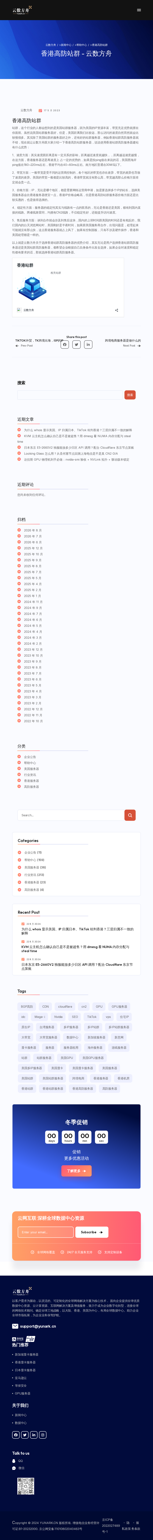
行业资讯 (30, 775)
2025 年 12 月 (33, 548)
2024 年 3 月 (33, 637)
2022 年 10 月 (33, 721)
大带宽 (25, 1037)
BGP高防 (27, 1006)
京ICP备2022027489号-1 (111, 1525)
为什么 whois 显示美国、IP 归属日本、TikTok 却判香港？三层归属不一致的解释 (78, 430)
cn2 (84, 1006)
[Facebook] (65, 344)
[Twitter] (76, 344)
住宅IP (124, 1017)
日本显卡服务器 (25, 1370)
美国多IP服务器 (31, 1068)
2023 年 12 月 (33, 649)
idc (23, 1017)
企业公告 (30, 757)
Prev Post (27, 345)
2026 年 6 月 (33, 542)
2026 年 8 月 (33, 530)
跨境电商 (78, 1078)
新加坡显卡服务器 (26, 1354)
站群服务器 (44, 1058)
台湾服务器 (47, 1027)
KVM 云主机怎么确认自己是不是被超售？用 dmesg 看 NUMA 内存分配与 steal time (74, 438)
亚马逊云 (21, 1378)
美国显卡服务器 (82, 1068)
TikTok (91, 1017)
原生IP (25, 1027)
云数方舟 (26, 110)
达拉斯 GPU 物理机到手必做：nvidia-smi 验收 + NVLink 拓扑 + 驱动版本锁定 (76, 459)
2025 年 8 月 (33, 566)
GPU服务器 (119, 1006)
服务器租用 (71, 1047)
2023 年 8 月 (33, 667)
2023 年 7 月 (33, 673)
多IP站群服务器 (119, 1027)
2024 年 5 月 (33, 626)
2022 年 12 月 (33, 709)
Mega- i (40, 1017)
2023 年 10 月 (33, 655)
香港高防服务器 (82, 1088)
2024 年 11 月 (33, 602)
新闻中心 (21, 1415)
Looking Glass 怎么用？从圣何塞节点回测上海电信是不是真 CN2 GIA (71, 453)
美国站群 (27, 1078)
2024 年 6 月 (33, 620)
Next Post (129, 345)
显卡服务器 (28, 1047)
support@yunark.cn (38, 1326)
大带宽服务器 (48, 1037)
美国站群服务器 (53, 1078)
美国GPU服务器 (93, 1058)
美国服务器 (31, 769)
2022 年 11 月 (33, 715)
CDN (45, 1006)
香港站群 (27, 1088)
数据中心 (72, 1037)
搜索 (21, 382)
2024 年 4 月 (33, 632)
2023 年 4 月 (33, 691)
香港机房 (123, 1078)
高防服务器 (31, 787)
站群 (24, 1058)
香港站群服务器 (53, 1088)
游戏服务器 (119, 1047)
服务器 (50, 1047)
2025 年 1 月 (32, 596)
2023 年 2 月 (32, 703)
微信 (21, 1468)
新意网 (119, 1037)
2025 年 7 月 (33, 572)
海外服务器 (95, 1047)
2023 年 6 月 (33, 679)
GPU (99, 1006)
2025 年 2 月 (32, 590)
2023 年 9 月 (33, 661)
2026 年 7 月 (33, 536)
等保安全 (21, 1385)
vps (108, 1017)
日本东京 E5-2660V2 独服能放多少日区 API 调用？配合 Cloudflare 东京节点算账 (79, 447)
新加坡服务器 (96, 1037)
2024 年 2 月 (33, 643)
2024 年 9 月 (33, 608)
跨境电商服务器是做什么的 (123, 340)
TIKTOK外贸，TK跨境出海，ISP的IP (39, 340)
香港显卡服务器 (25, 1362)
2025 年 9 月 (33, 560)
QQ (20, 1461)
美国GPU (67, 1058)
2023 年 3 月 (32, 697)
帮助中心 (30, 763)
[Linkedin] (88, 344)
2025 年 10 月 (33, 554)
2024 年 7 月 (33, 614)
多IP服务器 (71, 1027)
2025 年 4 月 (33, 584)
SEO (75, 1017)
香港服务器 (31, 781)
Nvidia (58, 1017)
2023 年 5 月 (32, 685)
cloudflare (65, 1006)
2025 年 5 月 (32, 578)
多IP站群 (93, 1027)
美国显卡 (57, 1068)
